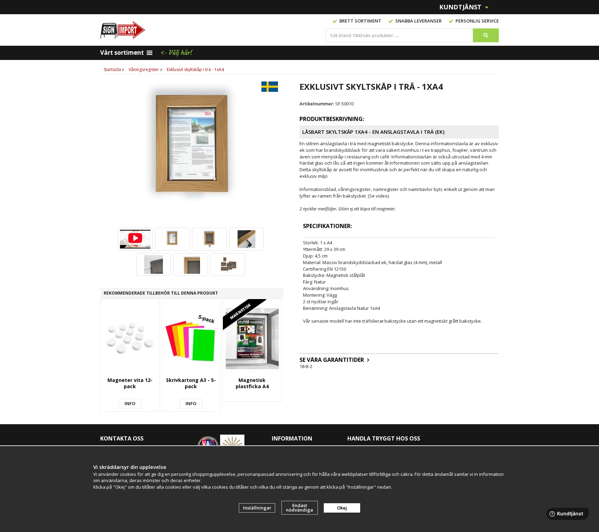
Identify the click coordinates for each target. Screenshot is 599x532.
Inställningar (257, 508)
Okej (342, 508)
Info (130, 403)
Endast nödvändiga (299, 507)
